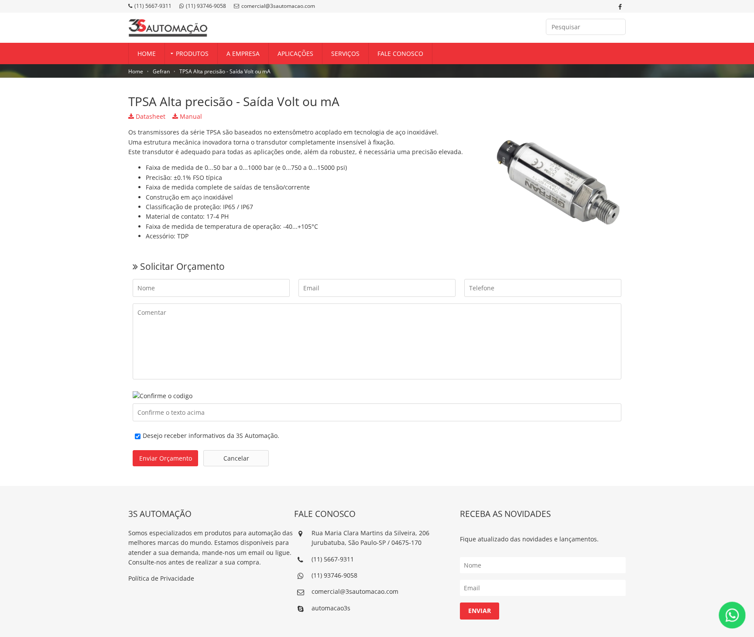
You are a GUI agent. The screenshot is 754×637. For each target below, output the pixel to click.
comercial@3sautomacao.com (278, 6)
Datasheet (149, 116)
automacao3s (331, 608)
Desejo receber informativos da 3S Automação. (211, 435)
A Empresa (243, 53)
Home (146, 53)
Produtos (192, 53)
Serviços (345, 53)
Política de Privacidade (161, 578)
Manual (190, 116)
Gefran (161, 71)
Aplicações (295, 53)
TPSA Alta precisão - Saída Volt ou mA (225, 71)
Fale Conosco (400, 53)
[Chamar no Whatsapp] (732, 615)
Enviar (479, 610)
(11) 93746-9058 (206, 6)
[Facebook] (620, 7)
